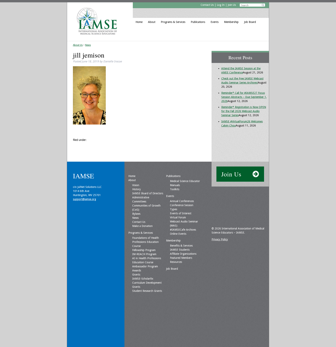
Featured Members (181, 257)
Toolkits (174, 189)
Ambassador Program (145, 266)
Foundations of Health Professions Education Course (145, 242)
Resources (176, 261)
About (151, 22)
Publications (198, 22)
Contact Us (207, 4)
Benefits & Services (181, 245)
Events (215, 22)
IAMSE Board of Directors (147, 193)
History (136, 189)
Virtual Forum (178, 217)
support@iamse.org (84, 199)
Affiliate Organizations (183, 253)
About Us (78, 45)
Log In (221, 4)
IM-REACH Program (144, 254)
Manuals (175, 185)
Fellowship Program (144, 250)
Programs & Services (173, 22)
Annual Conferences (182, 201)
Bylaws (136, 213)
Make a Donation (142, 226)
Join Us (232, 4)
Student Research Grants (147, 290)
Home (139, 22)
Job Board (250, 22)
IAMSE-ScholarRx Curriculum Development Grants (147, 282)
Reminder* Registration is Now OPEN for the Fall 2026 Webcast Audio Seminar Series (243, 111)
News (88, 45)
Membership (231, 22)
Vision (135, 185)
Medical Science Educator (185, 181)
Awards (136, 270)
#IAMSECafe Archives (183, 229)
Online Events (178, 233)
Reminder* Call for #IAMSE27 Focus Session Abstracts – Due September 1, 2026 (244, 97)
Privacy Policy (220, 239)
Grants (136, 274)
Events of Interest (180, 213)
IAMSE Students (180, 249)
